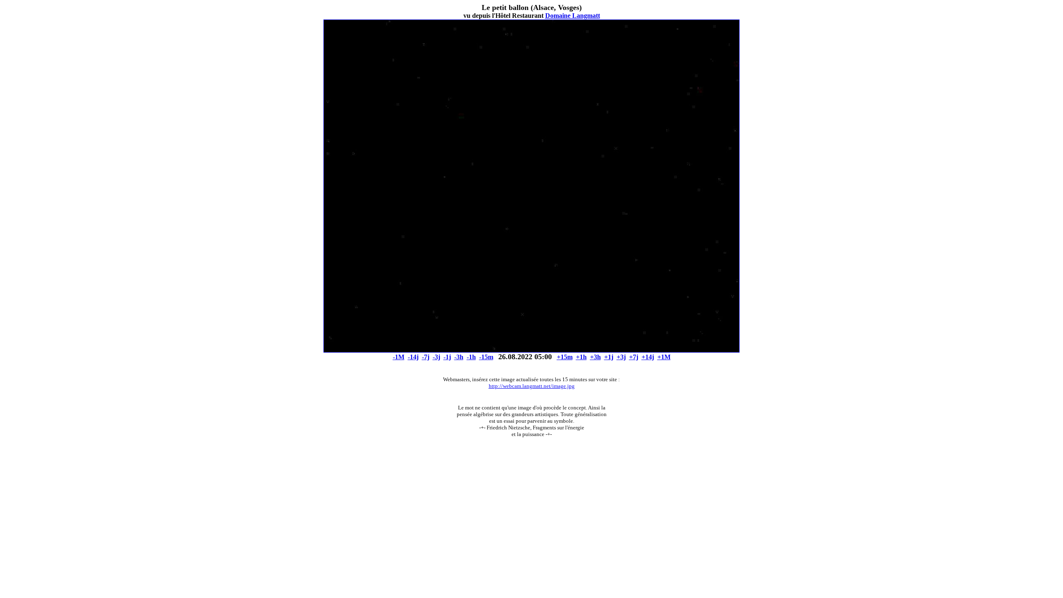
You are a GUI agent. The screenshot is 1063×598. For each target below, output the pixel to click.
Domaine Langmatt (572, 15)
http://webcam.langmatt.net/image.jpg (532, 386)
